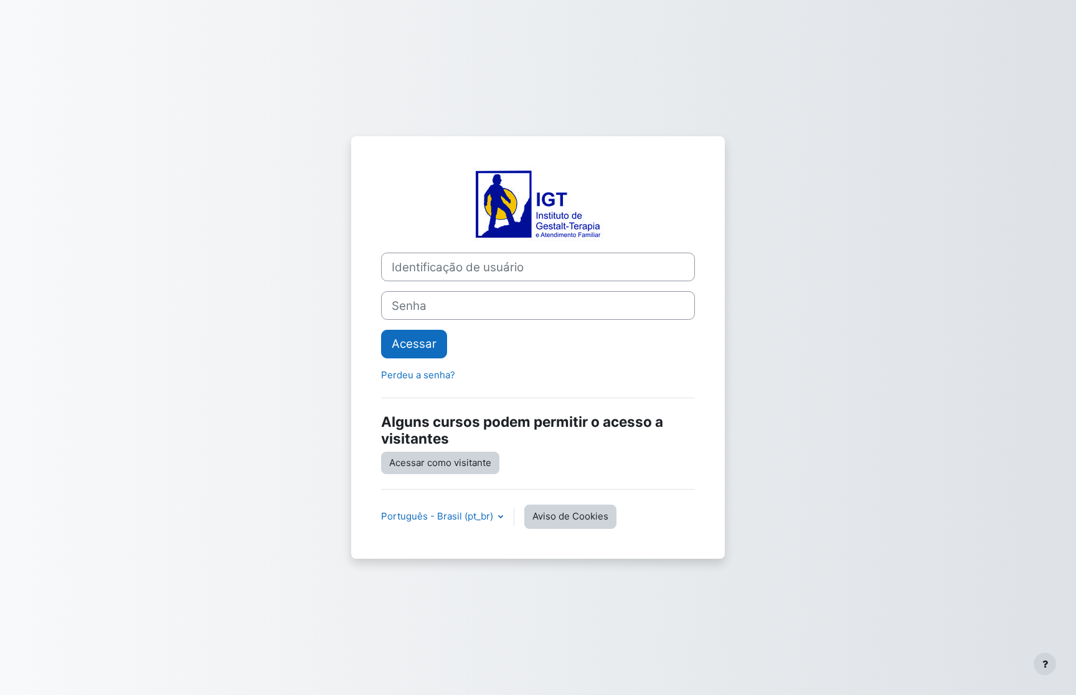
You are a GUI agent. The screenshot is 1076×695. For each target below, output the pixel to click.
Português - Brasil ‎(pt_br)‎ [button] (438, 516)
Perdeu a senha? (418, 375)
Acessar (414, 344)
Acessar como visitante (440, 463)
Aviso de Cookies (570, 516)
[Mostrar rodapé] (1045, 664)
